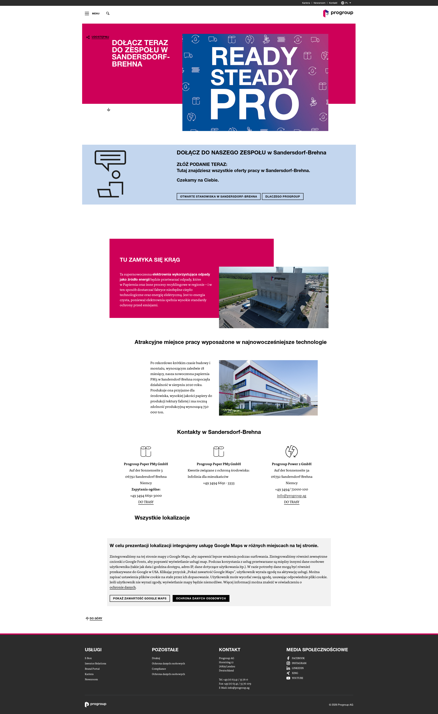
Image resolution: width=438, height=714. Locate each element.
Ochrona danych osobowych (201, 598)
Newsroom (319, 2)
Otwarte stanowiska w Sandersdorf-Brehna (218, 196)
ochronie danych (123, 587)
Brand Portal (92, 669)
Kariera (306, 2)
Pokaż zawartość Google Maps (139, 598)
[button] (92, 13)
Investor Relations (95, 663)
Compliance (159, 669)
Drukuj (156, 658)
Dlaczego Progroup (282, 196)
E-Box (88, 658)
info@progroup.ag (291, 496)
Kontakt (333, 2)
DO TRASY (146, 502)
